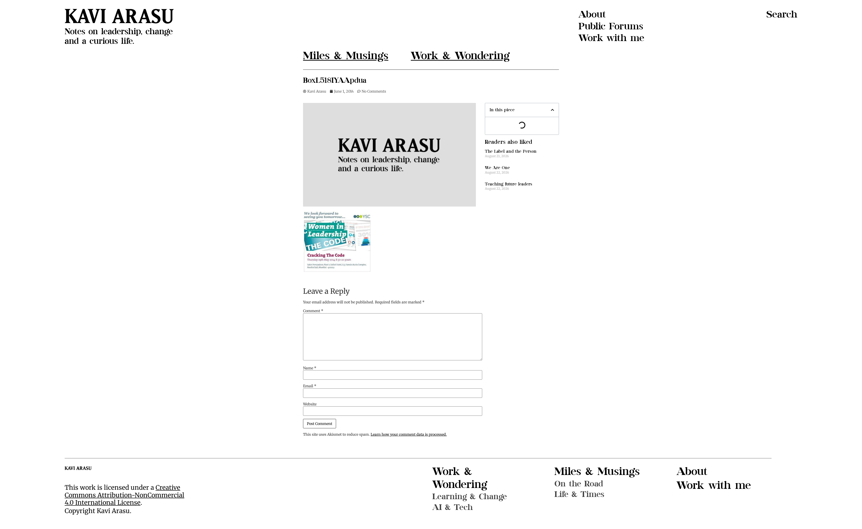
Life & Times (579, 494)
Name (309, 368)
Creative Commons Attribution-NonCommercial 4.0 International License (124, 495)
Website (310, 404)
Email (309, 386)
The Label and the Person (511, 151)
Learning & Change (469, 496)
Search (781, 14)
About (592, 14)
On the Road (578, 483)
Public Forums (610, 26)
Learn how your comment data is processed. (409, 434)
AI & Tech (452, 507)
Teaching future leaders (508, 184)
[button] (552, 110)
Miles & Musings (597, 471)
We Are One (497, 167)
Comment (313, 311)
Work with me (611, 38)
